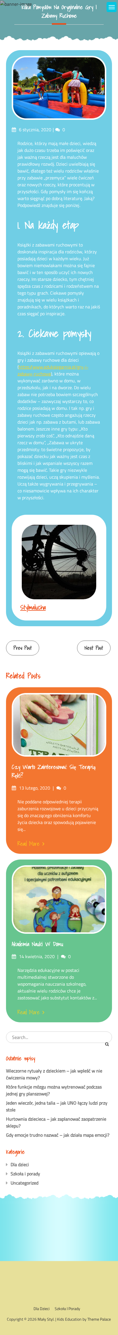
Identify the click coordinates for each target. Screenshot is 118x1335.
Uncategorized (24, 1182)
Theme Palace (99, 1319)
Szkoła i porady (25, 1173)
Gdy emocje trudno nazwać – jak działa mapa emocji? (57, 1135)
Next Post (93, 648)
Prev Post (22, 648)
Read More (28, 843)
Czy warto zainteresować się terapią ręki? (54, 771)
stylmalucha (33, 607)
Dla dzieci (20, 1164)
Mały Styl (46, 1319)
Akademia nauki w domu (37, 944)
